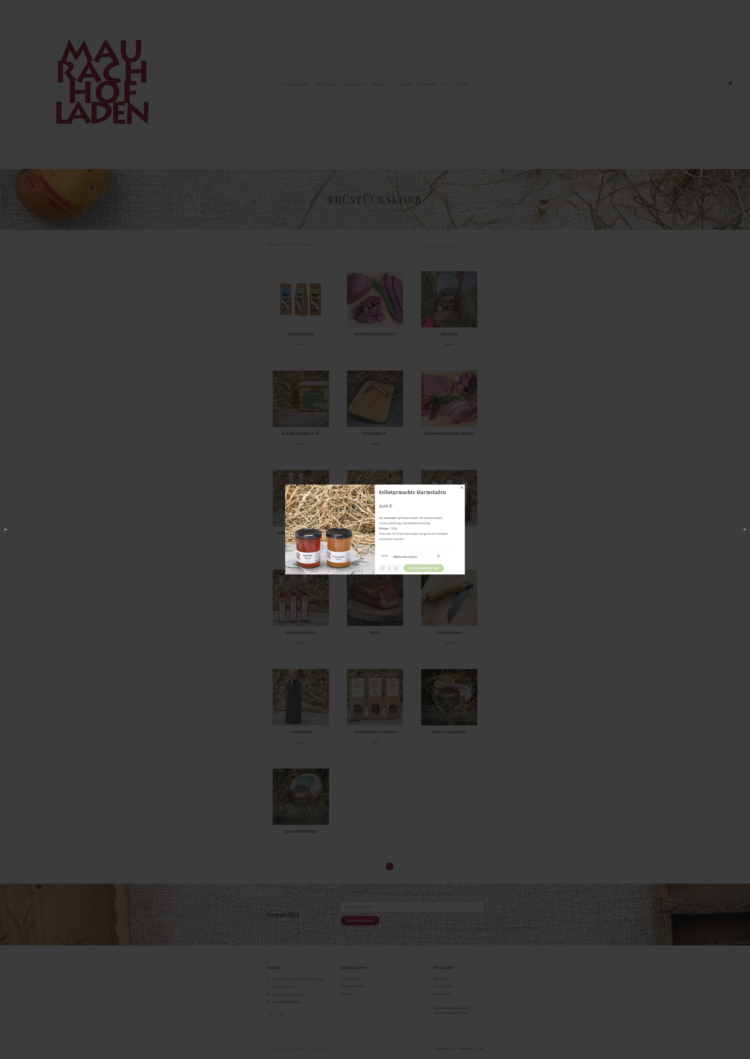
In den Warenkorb (424, 568)
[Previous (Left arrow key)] (6, 529)
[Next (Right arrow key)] (744, 529)
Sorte (384, 555)
